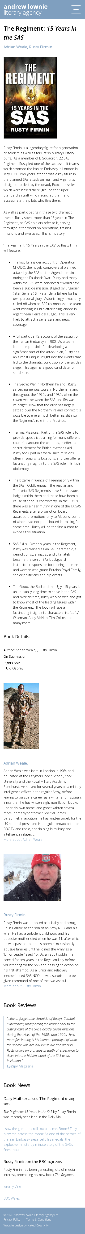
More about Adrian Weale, (23, 839)
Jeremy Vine (12, 1186)
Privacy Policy (12, 1219)
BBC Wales (12, 1198)
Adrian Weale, (16, 47)
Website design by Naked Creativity (26, 1225)
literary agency (26, 9)
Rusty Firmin (40, 47)
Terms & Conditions (38, 1219)
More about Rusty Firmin (22, 986)
